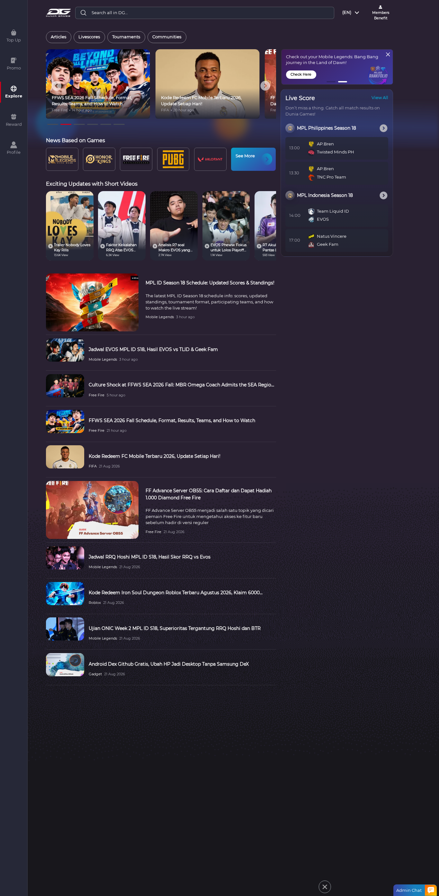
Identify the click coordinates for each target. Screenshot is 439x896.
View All (380, 97)
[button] (331, 81)
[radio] (58, 37)
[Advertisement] (211, 882)
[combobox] (351, 12)
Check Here (301, 74)
